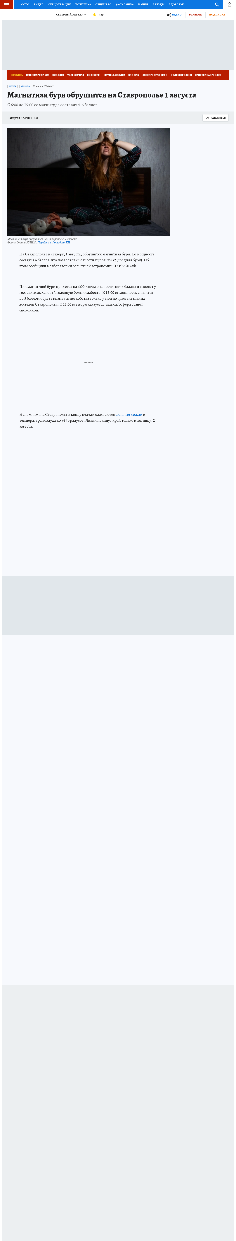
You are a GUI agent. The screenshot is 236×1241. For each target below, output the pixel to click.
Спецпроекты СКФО (154, 74)
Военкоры (93, 74)
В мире (143, 4)
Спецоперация (59, 4)
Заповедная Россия (208, 74)
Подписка (217, 14)
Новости (58, 74)
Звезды (158, 4)
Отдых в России (181, 74)
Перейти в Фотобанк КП (54, 242)
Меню (6, 4)
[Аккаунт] (229, 4)
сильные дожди (129, 414)
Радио (177, 14)
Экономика (125, 4)
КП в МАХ (133, 74)
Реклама (195, 14)
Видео (39, 4)
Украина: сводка (114, 74)
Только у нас (75, 74)
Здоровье (176, 4)
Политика (83, 4)
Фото (25, 4)
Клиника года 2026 (37, 74)
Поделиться (218, 117)
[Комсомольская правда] (28, 14)
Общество (103, 4)
